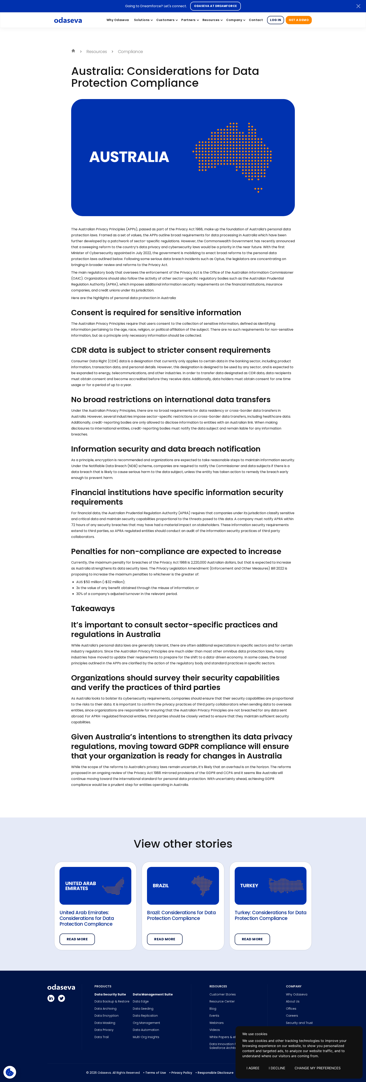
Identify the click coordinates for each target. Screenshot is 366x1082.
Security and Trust (299, 1023)
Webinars (216, 1023)
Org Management (146, 1023)
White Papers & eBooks (226, 1037)
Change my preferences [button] (318, 1068)
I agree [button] (253, 1068)
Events (214, 1016)
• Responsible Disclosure (214, 1073)
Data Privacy (104, 1030)
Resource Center (222, 1002)
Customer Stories (222, 995)
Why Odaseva (296, 995)
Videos (214, 1030)
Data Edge (141, 1002)
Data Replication (145, 1016)
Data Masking (104, 1023)
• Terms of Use (154, 1073)
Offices (291, 1009)
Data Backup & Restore (111, 1002)
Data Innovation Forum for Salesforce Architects (229, 1046)
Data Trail (101, 1037)
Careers (292, 1016)
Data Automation (146, 1030)
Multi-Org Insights (146, 1037)
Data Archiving (105, 1009)
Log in (275, 20)
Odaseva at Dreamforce (215, 6)
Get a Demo (299, 20)
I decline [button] (277, 1068)
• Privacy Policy (180, 1073)
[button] (143, 20)
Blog (212, 1009)
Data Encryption (106, 1016)
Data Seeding (143, 1009)
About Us (292, 1002)
